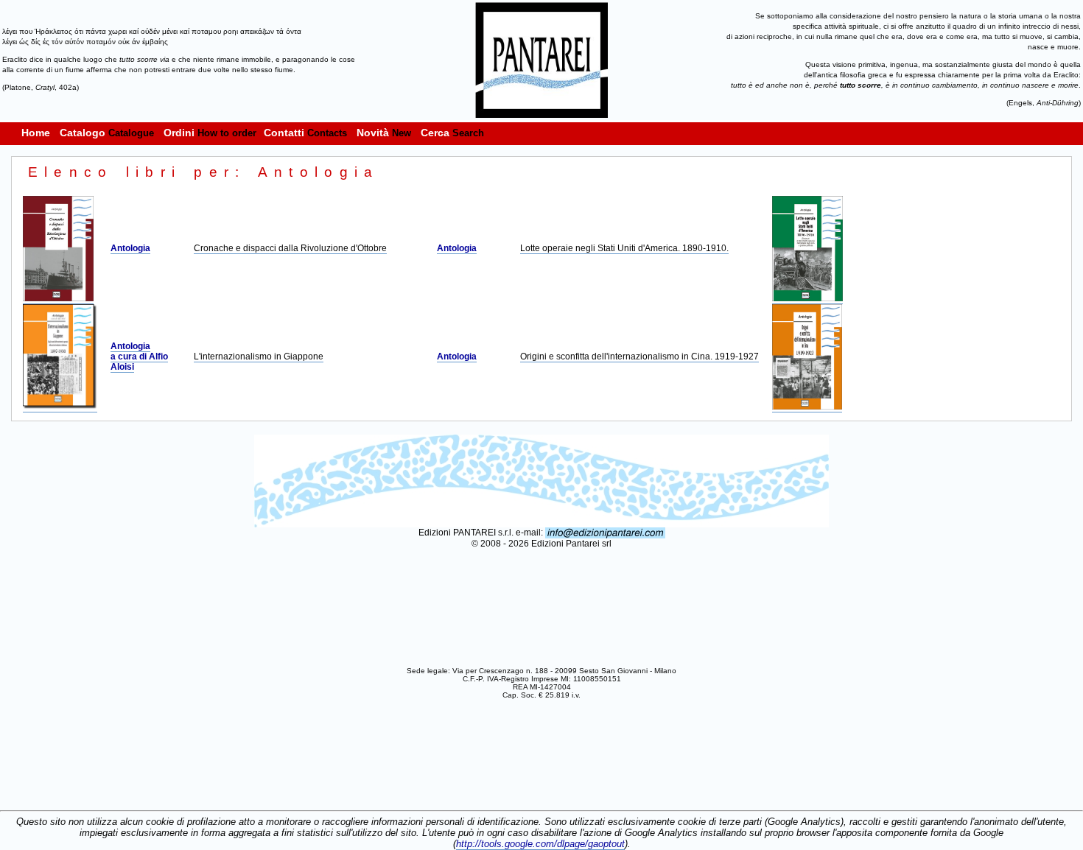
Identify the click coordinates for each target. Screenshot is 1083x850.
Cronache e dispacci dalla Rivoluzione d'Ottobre (290, 248)
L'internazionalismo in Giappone (258, 356)
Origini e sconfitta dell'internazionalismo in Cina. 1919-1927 (639, 356)
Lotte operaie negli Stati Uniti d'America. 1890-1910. (624, 248)
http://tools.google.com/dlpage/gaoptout (540, 843)
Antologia (130, 248)
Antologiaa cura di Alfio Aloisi (139, 356)
